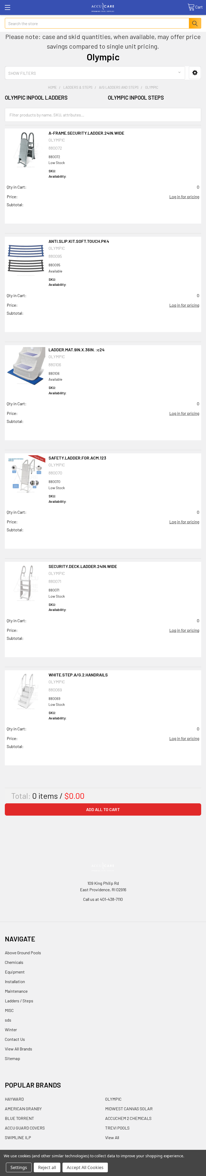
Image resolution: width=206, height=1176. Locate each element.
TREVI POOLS (117, 1127)
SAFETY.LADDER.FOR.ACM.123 (77, 457)
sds (8, 1019)
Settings (18, 1167)
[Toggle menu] (7, 7)
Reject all (47, 1167)
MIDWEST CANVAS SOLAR (129, 1108)
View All (112, 1137)
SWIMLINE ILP (18, 1137)
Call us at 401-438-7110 (103, 899)
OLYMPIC (113, 1098)
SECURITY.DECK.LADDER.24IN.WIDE (83, 566)
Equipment (15, 971)
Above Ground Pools (23, 952)
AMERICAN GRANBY (23, 1108)
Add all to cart (103, 809)
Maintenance (16, 991)
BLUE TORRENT (19, 1118)
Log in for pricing (184, 196)
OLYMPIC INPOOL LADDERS (36, 97)
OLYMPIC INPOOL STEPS (136, 97)
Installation (15, 981)
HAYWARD (14, 1098)
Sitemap (12, 1058)
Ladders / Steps (19, 1000)
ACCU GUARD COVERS (25, 1127)
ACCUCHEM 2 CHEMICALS (128, 1118)
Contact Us (15, 1039)
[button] (195, 72)
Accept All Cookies (85, 1167)
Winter (11, 1029)
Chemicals (14, 962)
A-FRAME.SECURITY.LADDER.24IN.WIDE (86, 132)
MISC (9, 1010)
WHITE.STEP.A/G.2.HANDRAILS (78, 674)
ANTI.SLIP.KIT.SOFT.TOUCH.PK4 (79, 241)
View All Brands (18, 1048)
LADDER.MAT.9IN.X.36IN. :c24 (77, 349)
